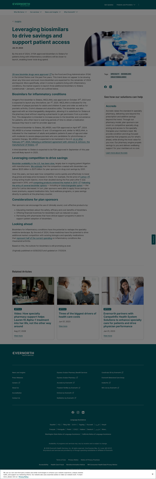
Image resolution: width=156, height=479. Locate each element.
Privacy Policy (23, 477)
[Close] (152, 474)
